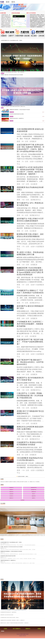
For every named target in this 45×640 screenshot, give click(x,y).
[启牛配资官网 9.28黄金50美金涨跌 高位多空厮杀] (5, 116)
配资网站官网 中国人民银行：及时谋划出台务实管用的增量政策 (30, 235)
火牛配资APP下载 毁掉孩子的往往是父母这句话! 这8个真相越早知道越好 (30, 529)
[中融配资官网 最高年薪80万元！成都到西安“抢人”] (5, 120)
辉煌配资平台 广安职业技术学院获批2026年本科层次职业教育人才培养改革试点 (30, 496)
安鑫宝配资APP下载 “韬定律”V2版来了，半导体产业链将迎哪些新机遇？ (30, 341)
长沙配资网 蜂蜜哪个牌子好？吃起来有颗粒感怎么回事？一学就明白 (11, 40)
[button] (12, 21)
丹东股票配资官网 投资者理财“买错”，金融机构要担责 (9, 25)
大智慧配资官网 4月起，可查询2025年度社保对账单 (9, 14)
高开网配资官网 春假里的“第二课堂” (29, 513)
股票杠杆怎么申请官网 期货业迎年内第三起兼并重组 (30, 427)
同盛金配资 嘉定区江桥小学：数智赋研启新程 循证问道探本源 (30, 477)
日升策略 (2, 107)
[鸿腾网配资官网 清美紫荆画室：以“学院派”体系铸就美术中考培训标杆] (5, 111)
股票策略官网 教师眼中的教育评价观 (30, 564)
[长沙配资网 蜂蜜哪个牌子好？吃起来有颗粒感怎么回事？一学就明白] (22, 57)
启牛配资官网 (11, 116)
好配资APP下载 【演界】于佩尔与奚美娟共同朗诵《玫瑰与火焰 (11, 18)
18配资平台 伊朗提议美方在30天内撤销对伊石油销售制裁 (10, 16)
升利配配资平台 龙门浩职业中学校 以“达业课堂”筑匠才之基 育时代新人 (30, 547)
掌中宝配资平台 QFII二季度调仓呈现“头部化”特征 (30, 204)
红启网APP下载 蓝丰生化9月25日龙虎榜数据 (8, 22)
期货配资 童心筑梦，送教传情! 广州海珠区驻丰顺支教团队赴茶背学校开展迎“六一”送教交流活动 (30, 583)
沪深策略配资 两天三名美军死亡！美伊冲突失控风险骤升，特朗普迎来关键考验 (30, 323)
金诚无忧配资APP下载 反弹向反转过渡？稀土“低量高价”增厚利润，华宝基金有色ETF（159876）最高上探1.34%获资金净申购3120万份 (30, 147)
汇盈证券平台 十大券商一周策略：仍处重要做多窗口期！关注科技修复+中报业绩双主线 (30, 395)
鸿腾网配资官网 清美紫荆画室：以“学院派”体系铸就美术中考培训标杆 (20, 109)
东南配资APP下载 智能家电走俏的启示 (7, 17)
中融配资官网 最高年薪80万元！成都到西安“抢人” (17, 118)
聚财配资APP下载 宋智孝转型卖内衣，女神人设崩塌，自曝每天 (11, 26)
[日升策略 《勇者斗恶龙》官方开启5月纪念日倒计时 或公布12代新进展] (22, 91)
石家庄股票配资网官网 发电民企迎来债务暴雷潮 (30, 130)
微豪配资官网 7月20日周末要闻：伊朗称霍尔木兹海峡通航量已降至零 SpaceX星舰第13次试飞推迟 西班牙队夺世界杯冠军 (30, 271)
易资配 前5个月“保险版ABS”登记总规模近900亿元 (30, 412)
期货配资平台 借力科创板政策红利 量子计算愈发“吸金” (30, 378)
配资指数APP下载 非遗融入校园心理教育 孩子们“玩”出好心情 (30, 600)
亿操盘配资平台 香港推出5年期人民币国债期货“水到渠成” (30, 443)
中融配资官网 (11, 120)
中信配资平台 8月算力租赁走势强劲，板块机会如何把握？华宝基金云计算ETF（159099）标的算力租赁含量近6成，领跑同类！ (30, 170)
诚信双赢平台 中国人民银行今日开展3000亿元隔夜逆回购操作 (30, 219)
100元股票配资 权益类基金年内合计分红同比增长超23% (30, 459)
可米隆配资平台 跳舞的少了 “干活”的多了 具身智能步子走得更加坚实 (30, 291)
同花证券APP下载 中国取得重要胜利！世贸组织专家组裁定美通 (11, 20)
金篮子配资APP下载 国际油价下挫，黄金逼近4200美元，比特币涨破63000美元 (30, 361)
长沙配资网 (2, 73)
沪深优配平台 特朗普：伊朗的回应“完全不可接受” (30, 634)
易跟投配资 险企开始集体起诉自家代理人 (30, 188)
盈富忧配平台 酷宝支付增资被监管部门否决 (30, 307)
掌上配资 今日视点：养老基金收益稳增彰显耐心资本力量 (30, 253)
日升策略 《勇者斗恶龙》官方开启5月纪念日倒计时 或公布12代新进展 (12, 74)
